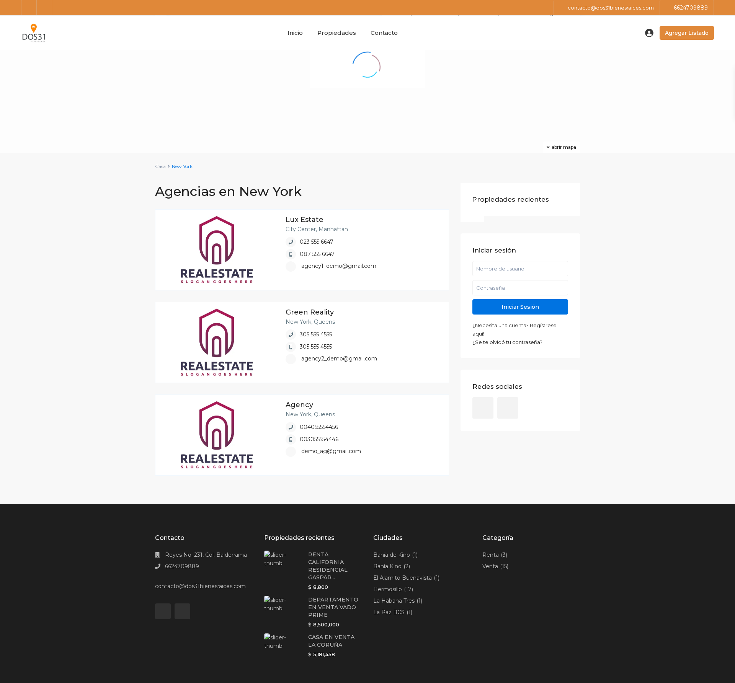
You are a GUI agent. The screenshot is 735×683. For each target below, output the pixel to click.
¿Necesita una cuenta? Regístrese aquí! (514, 329)
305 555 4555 (316, 334)
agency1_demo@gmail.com (338, 265)
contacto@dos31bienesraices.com (200, 586)
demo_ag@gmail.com (331, 451)
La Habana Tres (394, 600)
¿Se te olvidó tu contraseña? (507, 342)
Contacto (384, 32)
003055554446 (319, 439)
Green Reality (310, 312)
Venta (490, 566)
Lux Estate (304, 219)
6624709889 (691, 7)
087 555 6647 (317, 254)
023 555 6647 (316, 241)
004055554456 (319, 427)
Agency (299, 405)
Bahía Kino (387, 566)
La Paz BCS (389, 612)
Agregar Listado (687, 32)
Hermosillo (387, 589)
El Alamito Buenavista (402, 577)
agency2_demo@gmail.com (339, 358)
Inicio (295, 32)
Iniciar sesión (520, 306)
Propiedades (336, 32)
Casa (160, 166)
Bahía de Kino (391, 554)
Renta (490, 554)
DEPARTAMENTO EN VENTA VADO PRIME (333, 607)
